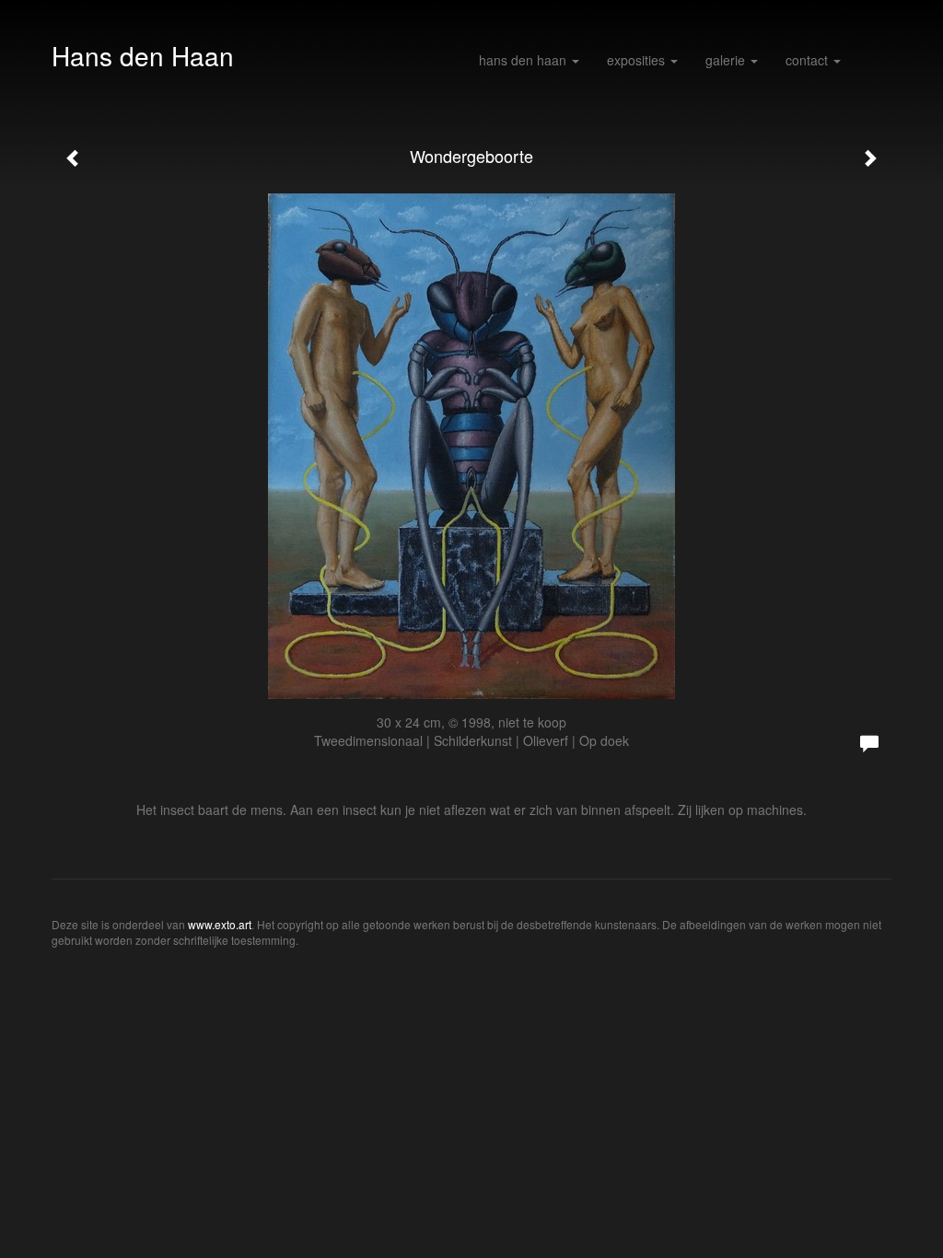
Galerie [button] (727, 60)
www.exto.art (219, 924)
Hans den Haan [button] (524, 60)
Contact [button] (809, 60)
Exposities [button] (638, 60)
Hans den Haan (143, 55)
